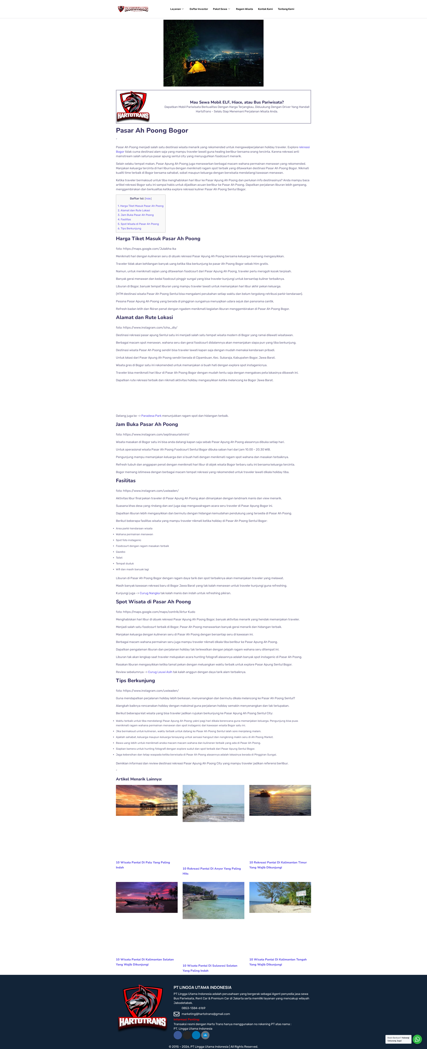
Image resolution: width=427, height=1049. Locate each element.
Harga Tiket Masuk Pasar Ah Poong (141, 205)
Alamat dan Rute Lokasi (134, 210)
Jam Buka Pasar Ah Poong (136, 214)
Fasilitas (124, 219)
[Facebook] (178, 1035)
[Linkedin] (196, 1035)
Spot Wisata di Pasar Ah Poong (138, 224)
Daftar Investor (199, 9)
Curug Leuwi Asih (160, 672)
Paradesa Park (151, 416)
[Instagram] (187, 1035)
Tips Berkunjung (129, 228)
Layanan (175, 9)
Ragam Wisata (244, 9)
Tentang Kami (286, 9)
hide (148, 198)
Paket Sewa (220, 9)
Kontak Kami (265, 9)
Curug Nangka (150, 593)
